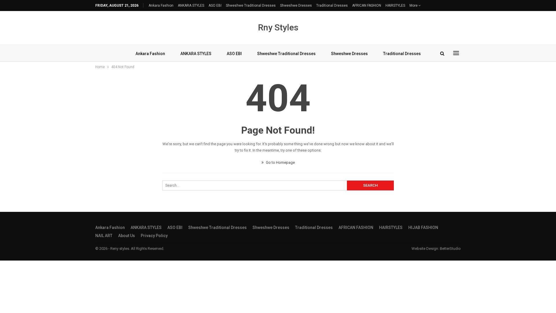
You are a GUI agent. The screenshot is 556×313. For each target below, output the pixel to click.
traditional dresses (332, 5)
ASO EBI (215, 5)
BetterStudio (450, 248)
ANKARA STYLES (191, 5)
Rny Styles (278, 27)
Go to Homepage (280, 162)
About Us (126, 235)
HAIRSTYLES (395, 5)
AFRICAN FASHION (366, 5)
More (413, 5)
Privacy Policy (154, 235)
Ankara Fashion (161, 5)
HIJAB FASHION (423, 227)
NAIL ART (103, 235)
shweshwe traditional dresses (251, 5)
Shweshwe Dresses (296, 5)
